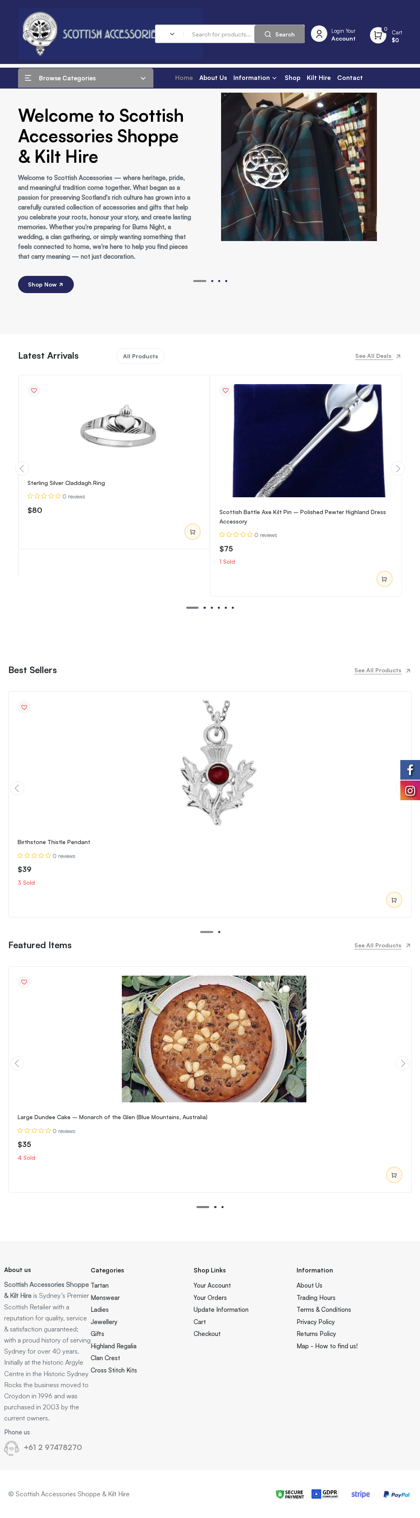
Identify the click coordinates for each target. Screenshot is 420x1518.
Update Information (221, 1309)
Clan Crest (105, 1358)
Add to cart (193, 531)
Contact (350, 78)
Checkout (207, 1334)
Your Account (212, 1285)
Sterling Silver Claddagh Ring (66, 482)
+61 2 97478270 (53, 1447)
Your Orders (210, 1298)
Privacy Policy (316, 1322)
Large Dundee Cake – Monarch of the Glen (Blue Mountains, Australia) (113, 1116)
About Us (213, 78)
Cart (200, 1322)
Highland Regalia (114, 1346)
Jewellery (104, 1322)
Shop (292, 78)
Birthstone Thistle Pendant (54, 841)
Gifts (97, 1334)
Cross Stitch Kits (114, 1370)
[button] (199, 281)
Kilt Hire (319, 78)
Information (251, 78)
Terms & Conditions (324, 1309)
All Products (140, 356)
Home (184, 78)
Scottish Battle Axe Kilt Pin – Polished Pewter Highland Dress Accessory (302, 516)
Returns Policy (316, 1334)
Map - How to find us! (327, 1346)
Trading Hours (316, 1298)
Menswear (105, 1298)
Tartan (100, 1285)
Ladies (100, 1309)
